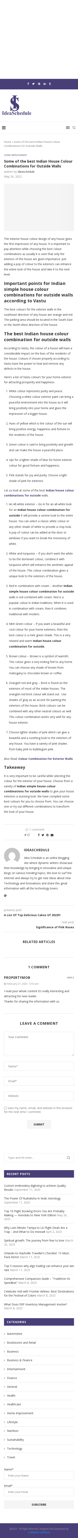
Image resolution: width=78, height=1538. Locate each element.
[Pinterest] (39, 84)
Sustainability (15, 1440)
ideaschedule (26, 172)
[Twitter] (33, 84)
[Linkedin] (45, 84)
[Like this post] (31, 835)
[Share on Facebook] (39, 835)
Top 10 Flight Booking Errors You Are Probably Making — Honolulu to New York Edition (34, 1213)
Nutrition (12, 1431)
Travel (11, 1457)
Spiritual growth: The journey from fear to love (34, 1240)
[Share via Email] (52, 835)
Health (11, 1395)
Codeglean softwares (39, 1532)
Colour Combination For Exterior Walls (45, 759)
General (12, 1387)
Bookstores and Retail (21, 1342)
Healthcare (14, 1404)
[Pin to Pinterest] (47, 835)
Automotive (14, 1334)
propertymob (17, 977)
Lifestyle (12, 1422)
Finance (12, 1378)
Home (7, 142)
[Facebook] (28, 84)
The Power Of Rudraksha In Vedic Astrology (32, 1198)
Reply (70, 977)
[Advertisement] (39, 39)
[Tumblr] (50, 84)
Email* (8, 1486)
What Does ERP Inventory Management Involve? (35, 1304)
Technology (14, 1448)
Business (13, 1351)
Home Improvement (15, 155)
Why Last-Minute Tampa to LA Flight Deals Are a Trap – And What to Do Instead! (35, 1230)
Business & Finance (19, 1360)
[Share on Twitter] (43, 835)
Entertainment (16, 1369)
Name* (9, 1469)
